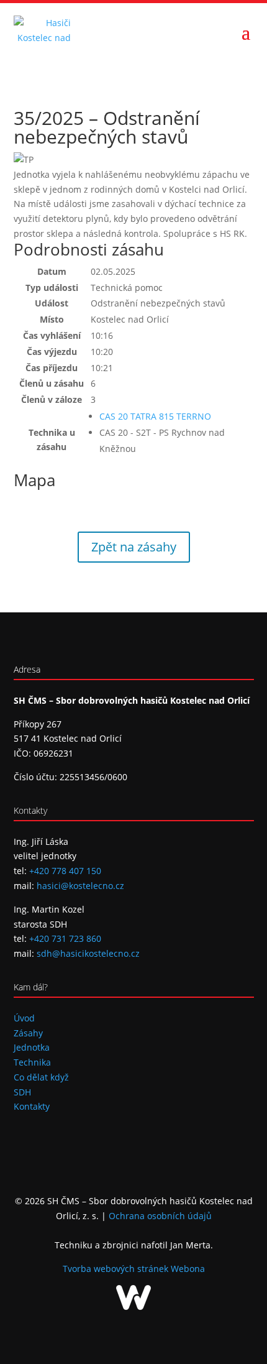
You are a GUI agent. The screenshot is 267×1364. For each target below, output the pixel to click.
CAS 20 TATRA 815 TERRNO (155, 416)
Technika (32, 1062)
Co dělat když (41, 1077)
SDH (22, 1092)
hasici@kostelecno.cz (80, 886)
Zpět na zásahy (133, 546)
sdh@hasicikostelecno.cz (88, 953)
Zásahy (28, 1033)
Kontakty (32, 1106)
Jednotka (32, 1047)
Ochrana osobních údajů (160, 1216)
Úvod (24, 1018)
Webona (188, 1268)
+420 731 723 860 (65, 938)
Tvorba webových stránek (117, 1268)
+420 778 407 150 (65, 871)
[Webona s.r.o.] (133, 1306)
